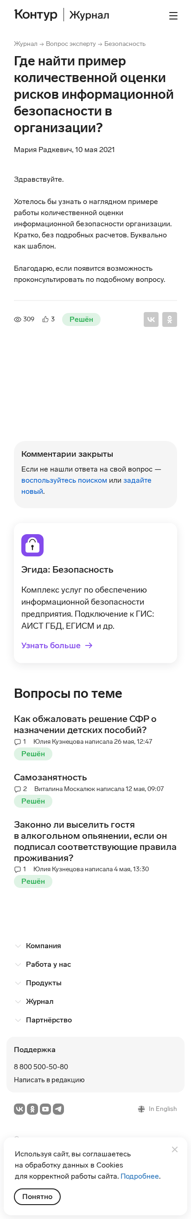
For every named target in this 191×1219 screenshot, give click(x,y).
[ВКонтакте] (151, 319)
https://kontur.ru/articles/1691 (64, 421)
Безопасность (125, 44)
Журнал (26, 44)
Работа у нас (48, 964)
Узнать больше (57, 645)
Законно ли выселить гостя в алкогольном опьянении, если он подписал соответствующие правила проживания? (95, 841)
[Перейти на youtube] (45, 1109)
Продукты (44, 982)
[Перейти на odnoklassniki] (32, 1109)
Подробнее (140, 1176)
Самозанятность (50, 777)
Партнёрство (49, 1019)
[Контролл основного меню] (173, 15)
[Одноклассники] (169, 319)
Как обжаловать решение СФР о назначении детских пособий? (85, 724)
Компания (43, 945)
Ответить (47, 435)
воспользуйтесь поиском (64, 480)
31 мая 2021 (57, 384)
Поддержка (35, 1049)
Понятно (37, 1196)
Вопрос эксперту (71, 44)
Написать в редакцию (49, 1080)
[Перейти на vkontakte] (19, 1109)
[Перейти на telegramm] (58, 1109)
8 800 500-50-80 (41, 1067)
